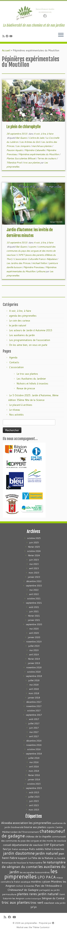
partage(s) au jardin (49, 890)
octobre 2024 (34, 551)
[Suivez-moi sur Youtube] (11, 36)
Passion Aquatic (15, 150)
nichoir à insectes (25, 885)
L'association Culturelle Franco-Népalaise (35, 259)
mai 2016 (34, 762)
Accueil (6, 50)
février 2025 (34, 546)
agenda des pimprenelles (22, 315)
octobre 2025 (34, 538)
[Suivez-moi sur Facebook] (7, 36)
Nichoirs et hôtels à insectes (32, 383)
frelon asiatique (20, 849)
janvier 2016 (34, 779)
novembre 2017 (34, 706)
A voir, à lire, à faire (43, 133)
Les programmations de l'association (29, 340)
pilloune (41, 271)
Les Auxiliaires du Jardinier (31, 378)
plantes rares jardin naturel (37, 894)
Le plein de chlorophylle (24, 126)
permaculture (9, 894)
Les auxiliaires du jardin (22, 335)
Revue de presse (26, 388)
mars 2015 (34, 809)
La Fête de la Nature (40, 858)
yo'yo (34, 907)
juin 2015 (34, 801)
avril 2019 (34, 654)
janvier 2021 (34, 620)
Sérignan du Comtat (53, 898)
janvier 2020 (34, 637)
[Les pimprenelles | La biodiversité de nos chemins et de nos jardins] (33, 12)
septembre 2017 (34, 714)
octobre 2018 (34, 671)
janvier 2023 (34, 576)
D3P (46, 845)
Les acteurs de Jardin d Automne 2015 (30, 330)
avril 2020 (34, 633)
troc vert (37, 902)
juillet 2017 (33, 723)
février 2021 (34, 615)
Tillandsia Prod (14, 162)
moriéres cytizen (40, 881)
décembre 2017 (34, 701)
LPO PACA (46, 877)
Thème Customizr (41, 927)
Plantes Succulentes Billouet (21, 158)
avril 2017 (34, 736)
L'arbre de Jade (36, 137)
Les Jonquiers (23, 146)
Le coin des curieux (19, 320)
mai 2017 (34, 732)
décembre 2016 (34, 740)
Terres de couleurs (47, 158)
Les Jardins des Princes (19, 263)
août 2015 (34, 792)
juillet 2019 (33, 645)
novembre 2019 (34, 641)
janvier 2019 (34, 663)
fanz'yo (7, 849)
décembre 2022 (34, 581)
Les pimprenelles (29, 923)
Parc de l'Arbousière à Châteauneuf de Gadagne (34, 888)
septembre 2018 (34, 676)
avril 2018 (34, 689)
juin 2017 (34, 727)
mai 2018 (34, 684)
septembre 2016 (34, 753)
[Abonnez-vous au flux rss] (4, 36)
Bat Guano (21, 137)
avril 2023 (34, 568)
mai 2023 (34, 564)
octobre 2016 (34, 749)
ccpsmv (33, 246)
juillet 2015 (33, 796)
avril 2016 (34, 766)
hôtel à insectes (54, 849)
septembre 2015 (34, 788)
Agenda (13, 357)
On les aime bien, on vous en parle (28, 345)
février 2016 (34, 775)
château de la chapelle (38, 836)
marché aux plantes (42, 146)
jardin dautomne (19, 853)
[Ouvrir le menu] (61, 35)
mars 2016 (34, 770)
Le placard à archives (20, 405)
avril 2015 (34, 805)
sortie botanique (33, 898)
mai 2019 (34, 650)
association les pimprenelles (32, 823)
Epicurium (57, 844)
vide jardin (60, 902)
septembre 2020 (34, 624)
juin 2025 (34, 542)
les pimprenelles (31, 873)
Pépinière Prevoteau (33, 267)
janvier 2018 (34, 697)
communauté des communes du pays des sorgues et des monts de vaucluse (31, 250)
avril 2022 (34, 594)
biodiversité (17, 827)
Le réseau (14, 409)
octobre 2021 (34, 598)
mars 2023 (34, 572)
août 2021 (34, 607)
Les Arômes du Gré (30, 141)
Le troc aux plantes (27, 373)
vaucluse (49, 902)
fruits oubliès (36, 849)
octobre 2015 (34, 783)
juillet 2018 (33, 680)
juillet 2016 (33, 757)
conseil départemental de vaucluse (23, 845)
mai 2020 (34, 628)
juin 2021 (34, 611)
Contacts (14, 362)
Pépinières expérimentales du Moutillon (39, 154)
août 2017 (34, 719)
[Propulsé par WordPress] (53, 922)
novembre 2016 (34, 745)
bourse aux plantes (35, 827)
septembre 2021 (34, 602)
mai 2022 (34, 589)
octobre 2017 (34, 710)
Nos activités (16, 414)
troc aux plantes (31, 162)
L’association (16, 367)
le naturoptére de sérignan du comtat (34, 864)
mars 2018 (34, 693)
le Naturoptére (34, 862)
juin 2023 (34, 559)
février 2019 (34, 658)
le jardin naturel (17, 325)
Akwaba (6, 823)
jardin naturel (46, 853)
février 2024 (34, 555)
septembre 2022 (34, 585)
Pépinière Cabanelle (35, 150)
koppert (22, 858)
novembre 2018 (34, 667)
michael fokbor (40, 263)
